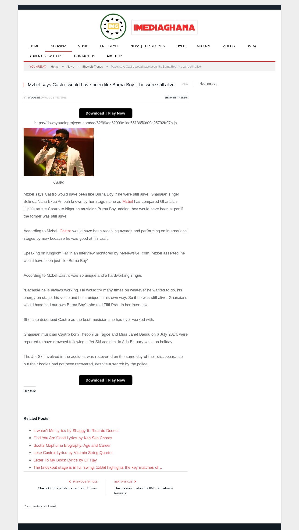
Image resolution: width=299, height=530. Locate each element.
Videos (229, 46)
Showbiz (58, 46)
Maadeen (34, 97)
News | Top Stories (148, 46)
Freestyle (109, 46)
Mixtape (204, 46)
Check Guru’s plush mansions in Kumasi (67, 488)
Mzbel (127, 201)
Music (83, 46)
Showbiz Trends (176, 97)
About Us (115, 56)
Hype (181, 46)
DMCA (251, 46)
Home (34, 46)
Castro (65, 231)
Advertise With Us (45, 56)
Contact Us (84, 56)
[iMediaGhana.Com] (149, 25)
